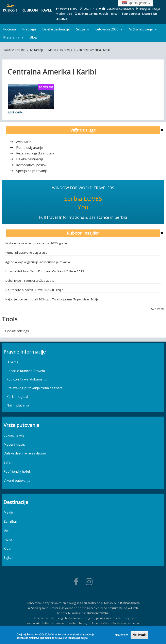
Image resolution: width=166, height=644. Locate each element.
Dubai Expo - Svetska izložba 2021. (29, 280)
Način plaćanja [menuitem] (17, 405)
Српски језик (137, 3)
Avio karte (24, 142)
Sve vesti (157, 309)
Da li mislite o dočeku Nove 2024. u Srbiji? (34, 290)
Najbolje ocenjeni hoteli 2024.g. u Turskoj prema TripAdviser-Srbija (51, 299)
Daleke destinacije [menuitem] (56, 29)
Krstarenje (37, 50)
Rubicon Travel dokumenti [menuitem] (26, 379)
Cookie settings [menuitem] (17, 331)
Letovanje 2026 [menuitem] (105, 30)
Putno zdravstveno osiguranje (26, 252)
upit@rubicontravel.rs (120, 8)
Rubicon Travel (36, 10)
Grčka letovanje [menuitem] (139, 30)
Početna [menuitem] (9, 29)
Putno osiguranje (29, 147)
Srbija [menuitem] (79, 30)
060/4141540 (93, 8)
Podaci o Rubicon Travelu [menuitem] (25, 371)
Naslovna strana (14, 50)
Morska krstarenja (60, 50)
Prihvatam (120, 635)
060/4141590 (69, 8)
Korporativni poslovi (31, 165)
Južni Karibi (15, 112)
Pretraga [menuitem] (29, 29)
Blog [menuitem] (33, 37)
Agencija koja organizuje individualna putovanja (37, 262)
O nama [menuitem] (12, 362)
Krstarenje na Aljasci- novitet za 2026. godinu (36, 243)
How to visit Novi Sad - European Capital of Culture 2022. (45, 271)
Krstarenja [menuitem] (9, 38)
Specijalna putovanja (32, 171)
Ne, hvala (139, 635)
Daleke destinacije (30, 159)
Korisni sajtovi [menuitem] (17, 396)
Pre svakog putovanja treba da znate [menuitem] (34, 388)
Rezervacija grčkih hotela (35, 153)
